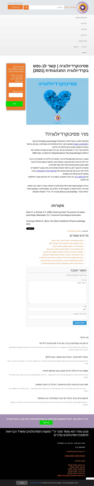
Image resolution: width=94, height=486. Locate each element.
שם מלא (19, 81)
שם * (85, 306)
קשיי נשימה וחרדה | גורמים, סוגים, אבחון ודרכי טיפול (65, 249)
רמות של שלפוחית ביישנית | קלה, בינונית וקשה (67, 240)
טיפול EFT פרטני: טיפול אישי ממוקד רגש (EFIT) (67, 357)
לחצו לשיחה (15, 7)
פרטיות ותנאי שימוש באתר (75, 456)
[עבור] (26, 7)
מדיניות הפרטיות (35, 483)
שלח (14, 104)
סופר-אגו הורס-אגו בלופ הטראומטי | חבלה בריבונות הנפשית (61, 384)
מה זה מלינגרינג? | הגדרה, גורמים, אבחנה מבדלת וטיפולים (63, 255)
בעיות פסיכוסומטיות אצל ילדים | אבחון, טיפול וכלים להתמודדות (61, 258)
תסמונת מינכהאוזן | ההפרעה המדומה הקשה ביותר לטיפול (63, 252)
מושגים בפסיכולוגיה (74, 231)
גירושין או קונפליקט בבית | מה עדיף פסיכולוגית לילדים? (63, 343)
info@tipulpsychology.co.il (75, 451)
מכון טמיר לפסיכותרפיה (68, 7)
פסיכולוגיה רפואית (80, 144)
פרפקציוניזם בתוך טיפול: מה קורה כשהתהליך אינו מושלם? (62, 398)
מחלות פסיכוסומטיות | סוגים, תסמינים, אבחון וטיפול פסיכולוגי (61, 260)
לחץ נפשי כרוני (80, 177)
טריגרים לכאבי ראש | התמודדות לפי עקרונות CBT (66, 243)
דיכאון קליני (40, 171)
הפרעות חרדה (51, 171)
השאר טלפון (18, 91)
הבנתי (22, 483)
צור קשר (46, 422)
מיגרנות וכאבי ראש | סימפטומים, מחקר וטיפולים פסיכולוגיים (62, 263)
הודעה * (84, 280)
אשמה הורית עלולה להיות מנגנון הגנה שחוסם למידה (65, 371)
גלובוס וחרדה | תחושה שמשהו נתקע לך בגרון (68, 246)
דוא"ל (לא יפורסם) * (80, 314)
